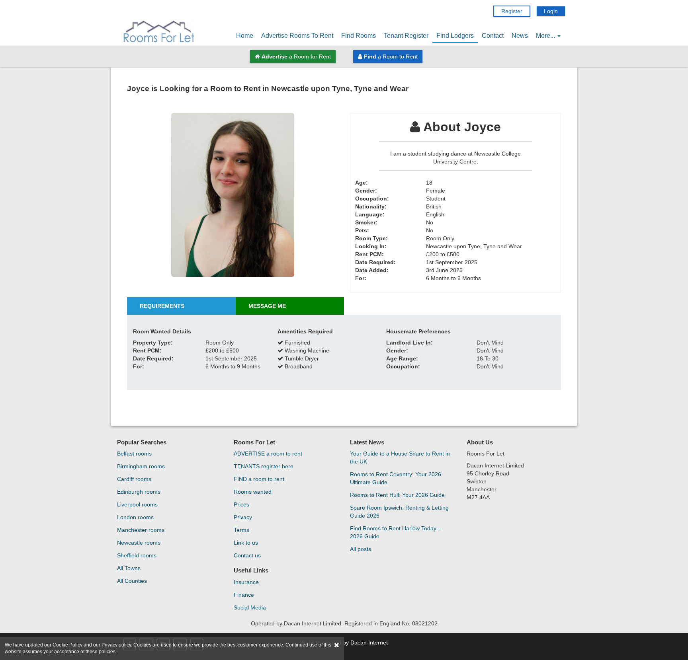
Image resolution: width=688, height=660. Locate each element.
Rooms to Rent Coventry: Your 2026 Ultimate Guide (395, 478)
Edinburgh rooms (138, 492)
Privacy (243, 517)
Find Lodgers (455, 35)
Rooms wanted (253, 492)
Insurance (246, 582)
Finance (244, 595)
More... (546, 35)
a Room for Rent (296, 56)
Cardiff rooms (134, 479)
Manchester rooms (140, 530)
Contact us (247, 555)
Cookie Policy (67, 645)
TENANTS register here (263, 466)
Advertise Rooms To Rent (297, 35)
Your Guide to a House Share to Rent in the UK (400, 457)
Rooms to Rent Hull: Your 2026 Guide (397, 495)
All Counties (132, 581)
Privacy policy (116, 645)
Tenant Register (406, 35)
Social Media (250, 607)
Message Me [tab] (267, 306)
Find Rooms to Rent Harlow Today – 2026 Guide (395, 532)
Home (244, 35)
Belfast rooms (134, 453)
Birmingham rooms (141, 466)
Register (511, 11)
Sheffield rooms (136, 555)
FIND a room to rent (259, 479)
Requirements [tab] (162, 306)
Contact (493, 35)
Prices (241, 504)
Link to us (246, 542)
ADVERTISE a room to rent (268, 453)
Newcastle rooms (138, 542)
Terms (241, 530)
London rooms (135, 517)
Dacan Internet (369, 642)
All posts (360, 549)
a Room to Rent (391, 56)
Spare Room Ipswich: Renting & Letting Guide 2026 (399, 511)
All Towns (129, 568)
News (520, 35)
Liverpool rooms (137, 504)
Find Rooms (358, 35)
